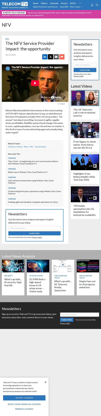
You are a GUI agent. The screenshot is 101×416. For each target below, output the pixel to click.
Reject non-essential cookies (24, 404)
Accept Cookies (24, 398)
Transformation (40, 147)
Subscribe (34, 233)
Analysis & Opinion (15, 147)
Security (52, 12)
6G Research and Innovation (15, 12)
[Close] (45, 382)
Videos (44, 3)
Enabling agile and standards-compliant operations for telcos (33, 202)
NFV (6, 25)
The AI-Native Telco (60, 277)
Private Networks (38, 12)
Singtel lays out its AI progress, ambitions (87, 284)
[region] (24, 397)
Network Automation (83, 8)
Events (64, 3)
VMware (12, 158)
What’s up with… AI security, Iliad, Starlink (13, 282)
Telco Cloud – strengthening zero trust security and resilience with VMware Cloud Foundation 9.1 (33, 162)
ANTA (73, 3)
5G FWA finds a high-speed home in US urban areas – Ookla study (37, 285)
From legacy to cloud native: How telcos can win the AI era (84, 144)
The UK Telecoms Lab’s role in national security (84, 112)
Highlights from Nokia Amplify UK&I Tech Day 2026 (84, 176)
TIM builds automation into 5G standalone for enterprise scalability (84, 210)
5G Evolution (35, 276)
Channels (54, 3)
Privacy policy (37, 237)
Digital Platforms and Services (45, 7)
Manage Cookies (24, 409)
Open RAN (64, 7)
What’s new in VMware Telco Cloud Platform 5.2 (27, 172)
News (35, 3)
